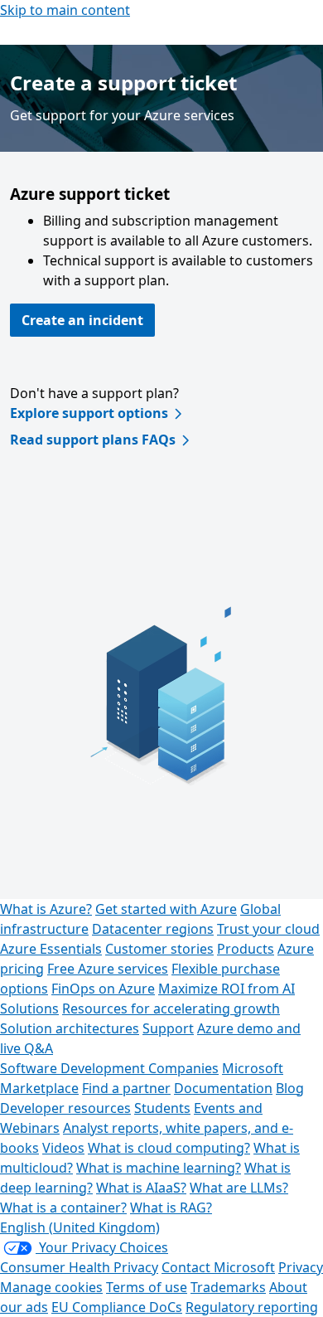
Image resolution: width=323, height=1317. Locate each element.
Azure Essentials (51, 949)
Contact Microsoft (218, 1267)
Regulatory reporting (252, 1307)
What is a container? (63, 1207)
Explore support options (89, 413)
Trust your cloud (268, 929)
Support (168, 1028)
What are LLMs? (239, 1187)
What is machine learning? (158, 1168)
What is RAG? (171, 1207)
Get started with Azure (166, 909)
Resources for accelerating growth (171, 1008)
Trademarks (228, 1287)
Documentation (223, 1088)
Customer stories (159, 949)
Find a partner (126, 1088)
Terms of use (146, 1287)
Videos (63, 1148)
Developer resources (65, 1108)
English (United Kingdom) (80, 1227)
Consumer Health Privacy (79, 1267)
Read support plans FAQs (93, 439)
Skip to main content (65, 10)
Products (245, 949)
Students (162, 1108)
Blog (290, 1088)
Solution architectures (69, 1028)
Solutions (29, 1008)
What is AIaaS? (141, 1187)
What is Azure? (46, 909)
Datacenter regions (153, 929)
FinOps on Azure (103, 988)
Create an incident (82, 320)
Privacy (300, 1267)
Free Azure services (107, 969)
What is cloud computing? (169, 1148)
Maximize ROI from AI (226, 988)
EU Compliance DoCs (116, 1307)
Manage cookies (51, 1287)
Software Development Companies (109, 1068)
